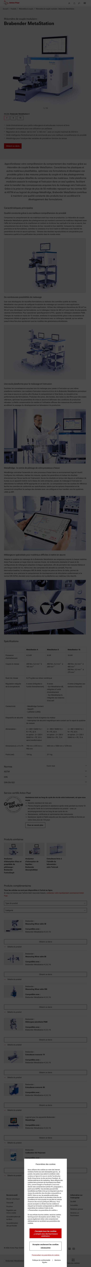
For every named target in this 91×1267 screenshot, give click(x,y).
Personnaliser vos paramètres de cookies (45, 1255)
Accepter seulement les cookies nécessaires (45, 1246)
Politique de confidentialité (41, 1260)
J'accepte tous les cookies (45, 1233)
